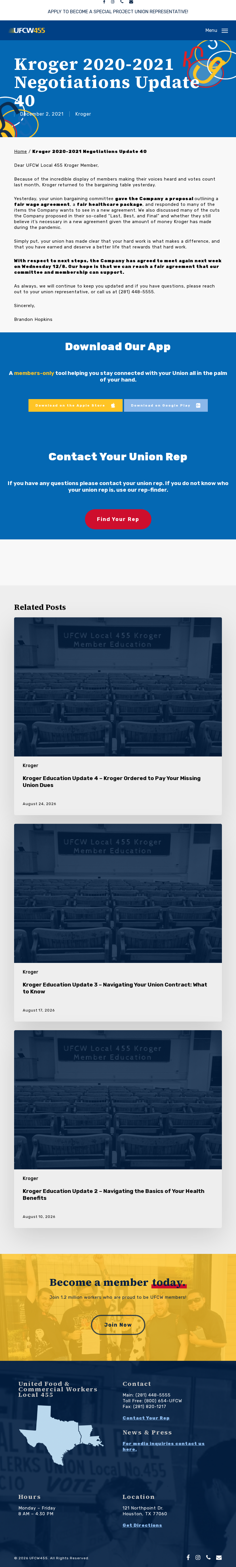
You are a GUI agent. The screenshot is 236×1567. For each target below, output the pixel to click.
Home (20, 151)
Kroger (83, 114)
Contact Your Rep (146, 1418)
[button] (216, 30)
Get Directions (142, 1525)
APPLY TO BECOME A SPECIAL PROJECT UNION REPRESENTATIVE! (118, 11)
